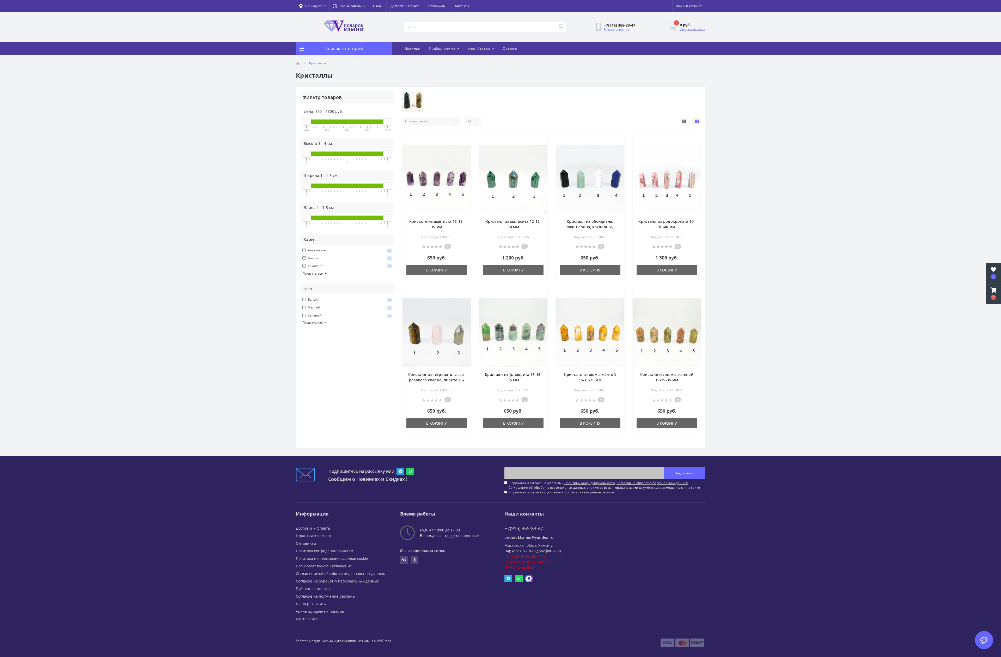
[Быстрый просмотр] (462, 149)
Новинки (412, 48)
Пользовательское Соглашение (324, 565)
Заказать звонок (616, 29)
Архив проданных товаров (320, 611)
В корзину (436, 270)
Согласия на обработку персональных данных (652, 483)
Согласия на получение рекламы (589, 492)
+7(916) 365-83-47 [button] (524, 528)
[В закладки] (463, 141)
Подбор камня (442, 48)
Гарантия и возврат (314, 535)
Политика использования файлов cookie (332, 558)
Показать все (313, 273)
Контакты (461, 6)
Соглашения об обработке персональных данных (547, 487)
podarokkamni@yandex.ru (529, 537)
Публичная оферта (313, 588)
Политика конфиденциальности (324, 550)
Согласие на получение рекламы (325, 596)
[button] (349, 6)
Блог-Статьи (478, 48)
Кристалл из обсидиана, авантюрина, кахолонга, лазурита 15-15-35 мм (590, 227)
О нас (377, 6)
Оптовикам (436, 6)
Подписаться (685, 473)
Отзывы (510, 48)
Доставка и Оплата (404, 6)
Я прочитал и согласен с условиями (562, 492)
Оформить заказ (692, 29)
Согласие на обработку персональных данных (337, 581)
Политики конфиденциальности (589, 483)
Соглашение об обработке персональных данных (340, 573)
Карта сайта (307, 618)
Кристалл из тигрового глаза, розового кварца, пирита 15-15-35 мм (436, 380)
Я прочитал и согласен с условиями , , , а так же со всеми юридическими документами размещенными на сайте (604, 485)
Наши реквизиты (311, 603)
